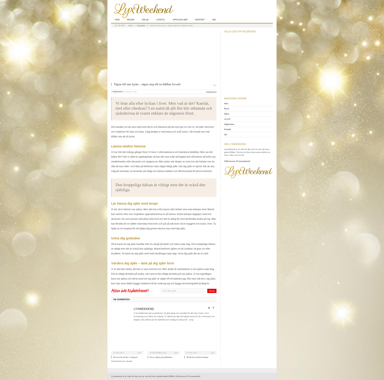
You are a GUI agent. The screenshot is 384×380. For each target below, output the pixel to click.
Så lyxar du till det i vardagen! (125, 357)
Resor (130, 19)
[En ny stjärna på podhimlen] (164, 343)
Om (214, 19)
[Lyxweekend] (142, 10)
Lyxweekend (117, 92)
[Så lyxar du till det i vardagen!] (127, 343)
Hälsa (145, 19)
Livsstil (160, 19)
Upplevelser (180, 19)
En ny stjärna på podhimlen (161, 357)
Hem (117, 19)
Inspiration (211, 92)
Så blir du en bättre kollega (197, 357)
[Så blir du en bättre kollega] (200, 343)
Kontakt (200, 19)
